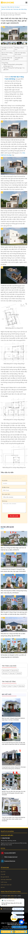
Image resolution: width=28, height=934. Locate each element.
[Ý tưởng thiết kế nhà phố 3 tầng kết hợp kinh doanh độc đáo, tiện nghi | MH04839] (14, 560)
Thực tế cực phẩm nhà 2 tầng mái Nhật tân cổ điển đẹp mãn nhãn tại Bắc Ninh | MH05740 (13, 819)
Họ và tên (4, 480)
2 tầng (9, 686)
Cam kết (3, 874)
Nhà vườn (12, 673)
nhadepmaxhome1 (12, 857)
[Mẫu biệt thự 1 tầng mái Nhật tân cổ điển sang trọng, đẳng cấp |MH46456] (14, 624)
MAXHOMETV (12, 853)
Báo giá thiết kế (5, 877)
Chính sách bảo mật (6, 884)
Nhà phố (19, 673)
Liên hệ (2, 887)
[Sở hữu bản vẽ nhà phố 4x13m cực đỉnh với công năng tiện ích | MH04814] (14, 645)
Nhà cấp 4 (5, 673)
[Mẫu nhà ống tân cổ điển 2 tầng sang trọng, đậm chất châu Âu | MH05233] (14, 581)
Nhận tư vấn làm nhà (19, 927)
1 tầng (4, 686)
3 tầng (14, 686)
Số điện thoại (5, 487)
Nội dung (4, 501)
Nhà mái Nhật (6, 670)
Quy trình (3, 871)
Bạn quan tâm (6, 494)
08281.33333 (10, 895)
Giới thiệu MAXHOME (6, 879)
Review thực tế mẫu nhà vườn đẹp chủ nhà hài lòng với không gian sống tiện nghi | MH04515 (13, 793)
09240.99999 (11, 898)
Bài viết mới (6, 694)
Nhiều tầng (21, 686)
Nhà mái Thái (15, 670)
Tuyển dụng (4, 882)
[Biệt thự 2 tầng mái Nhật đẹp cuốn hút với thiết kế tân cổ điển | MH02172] (14, 538)
